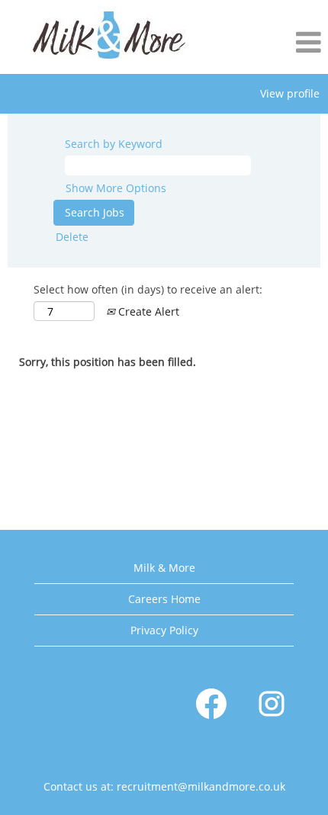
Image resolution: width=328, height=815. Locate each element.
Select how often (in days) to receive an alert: (148, 289)
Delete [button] (72, 236)
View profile (290, 93)
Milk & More (164, 567)
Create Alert (147, 311)
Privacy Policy (164, 630)
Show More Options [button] (116, 188)
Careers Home (164, 599)
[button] (273, 42)
